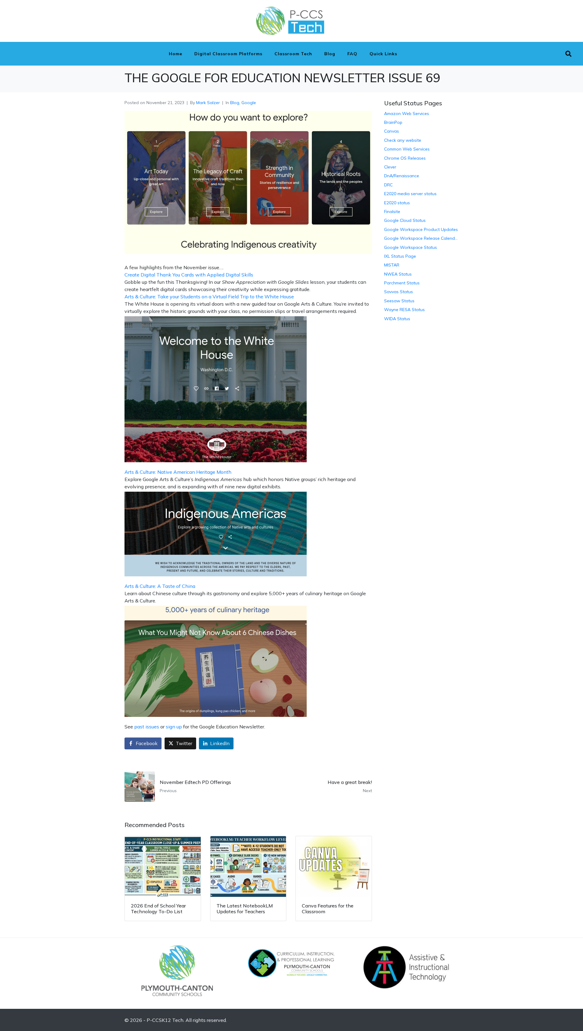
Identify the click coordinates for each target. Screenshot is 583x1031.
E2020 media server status (410, 193)
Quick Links (383, 53)
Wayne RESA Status (404, 309)
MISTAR (391, 265)
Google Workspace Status (410, 247)
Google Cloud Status (405, 220)
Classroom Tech (293, 53)
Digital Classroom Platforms (228, 53)
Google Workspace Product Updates (421, 229)
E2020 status (397, 202)
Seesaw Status (399, 301)
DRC (388, 185)
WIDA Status (397, 318)
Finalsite (392, 211)
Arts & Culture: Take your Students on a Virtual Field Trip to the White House (209, 296)
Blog (329, 53)
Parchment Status (402, 283)
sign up (174, 727)
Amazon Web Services (406, 113)
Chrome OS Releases (405, 158)
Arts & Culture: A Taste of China (159, 586)
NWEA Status (398, 274)
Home (175, 53)
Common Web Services (407, 149)
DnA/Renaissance (401, 175)
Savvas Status (398, 291)
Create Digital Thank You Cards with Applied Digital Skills (188, 275)
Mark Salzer (208, 102)
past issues (146, 727)
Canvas (391, 131)
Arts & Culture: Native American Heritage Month (177, 472)
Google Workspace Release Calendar (421, 238)
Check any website (402, 140)
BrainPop (393, 122)
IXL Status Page (400, 256)
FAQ (352, 53)
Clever (390, 167)
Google (248, 102)
